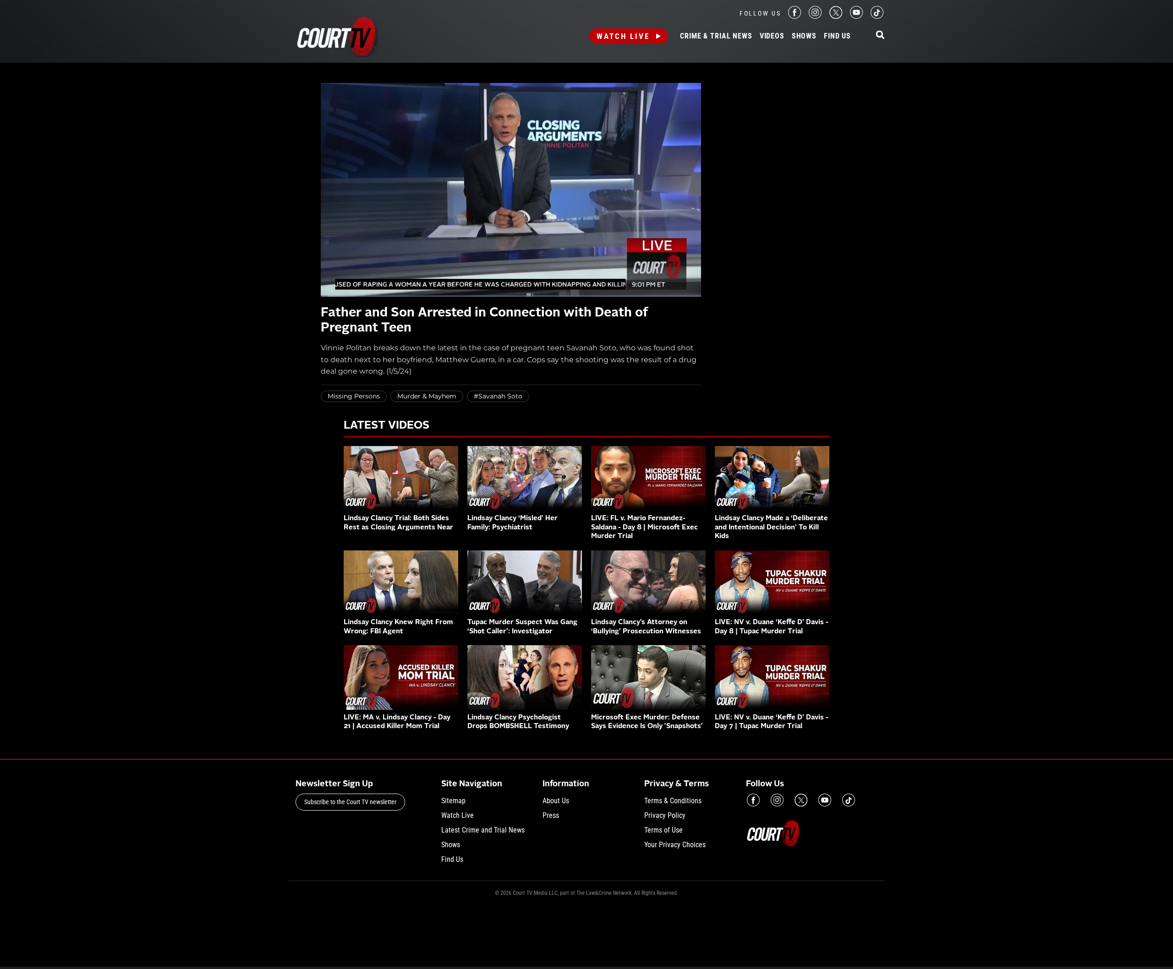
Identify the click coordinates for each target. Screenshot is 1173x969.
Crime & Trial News (716, 36)
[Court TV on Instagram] (815, 16)
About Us (556, 800)
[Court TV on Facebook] (794, 16)
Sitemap (453, 800)
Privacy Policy (664, 815)
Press (551, 815)
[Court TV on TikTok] (877, 16)
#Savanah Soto (498, 396)
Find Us (837, 36)
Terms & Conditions (673, 800)
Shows (804, 36)
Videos (772, 36)
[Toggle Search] (880, 35)
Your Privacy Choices (675, 844)
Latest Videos (386, 425)
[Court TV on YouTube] (856, 16)
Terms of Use (663, 830)
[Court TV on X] (835, 16)
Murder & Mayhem (426, 396)
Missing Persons (354, 396)
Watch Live (623, 36)
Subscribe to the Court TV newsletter (350, 802)
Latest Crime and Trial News (483, 830)
